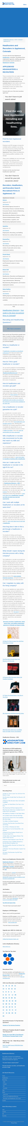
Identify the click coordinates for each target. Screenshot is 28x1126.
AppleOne (5, 226)
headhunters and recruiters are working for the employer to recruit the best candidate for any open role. (14, 401)
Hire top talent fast (12, 922)
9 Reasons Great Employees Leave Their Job (13, 839)
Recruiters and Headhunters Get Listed (12, 1098)
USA (6, 869)
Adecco (5, 200)
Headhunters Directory (11, 310)
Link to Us (5, 1094)
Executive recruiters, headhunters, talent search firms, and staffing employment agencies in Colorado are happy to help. (14, 623)
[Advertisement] (14, 22)
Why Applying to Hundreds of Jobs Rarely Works (14, 813)
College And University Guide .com (10, 939)
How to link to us (6, 946)
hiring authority (14, 394)
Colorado (11, 62)
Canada (5, 1084)
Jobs (3, 1090)
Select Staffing (6, 289)
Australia (5, 1088)
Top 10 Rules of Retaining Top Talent (11, 826)
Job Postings (6, 204)
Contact (4, 1100)
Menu (24, 4)
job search (16, 611)
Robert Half (6, 269)
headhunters (6, 57)
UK (4, 1086)
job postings (15, 898)
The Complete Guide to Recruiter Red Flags (12, 815)
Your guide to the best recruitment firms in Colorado (13, 312)
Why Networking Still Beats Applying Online (13, 713)
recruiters (11, 866)
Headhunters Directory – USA (12, 483)
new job (14, 872)
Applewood (6, 62)
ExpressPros (6, 239)
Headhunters (5, 1077)
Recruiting (4, 1079)
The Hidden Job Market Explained (10, 821)
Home (3, 1075)
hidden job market (8, 430)
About (3, 1092)
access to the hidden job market (10, 899)
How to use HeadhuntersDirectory (10, 1096)
